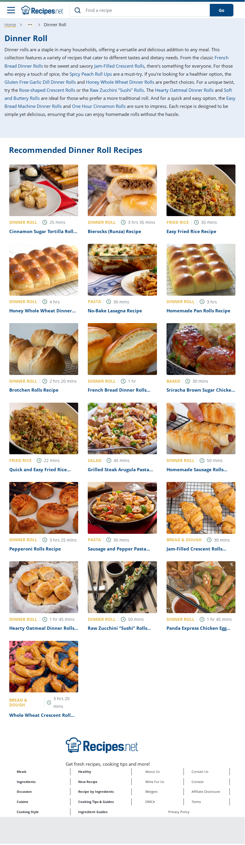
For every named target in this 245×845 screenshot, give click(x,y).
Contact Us (200, 771)
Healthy (84, 771)
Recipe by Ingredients (96, 791)
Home (10, 24)
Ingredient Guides (92, 812)
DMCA (150, 801)
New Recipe (88, 781)
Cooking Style (28, 812)
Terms (196, 801)
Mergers (151, 791)
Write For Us (154, 781)
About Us (152, 771)
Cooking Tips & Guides (96, 801)
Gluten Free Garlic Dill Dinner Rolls (40, 82)
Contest (198, 781)
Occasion (24, 791)
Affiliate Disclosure (206, 791)
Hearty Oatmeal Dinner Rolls (184, 90)
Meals (21, 771)
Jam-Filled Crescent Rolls (119, 66)
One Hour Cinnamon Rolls (99, 106)
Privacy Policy (178, 812)
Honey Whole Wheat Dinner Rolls (120, 82)
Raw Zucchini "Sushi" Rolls (117, 90)
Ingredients (26, 781)
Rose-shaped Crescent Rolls (47, 90)
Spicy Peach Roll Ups (91, 74)
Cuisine (22, 801)
